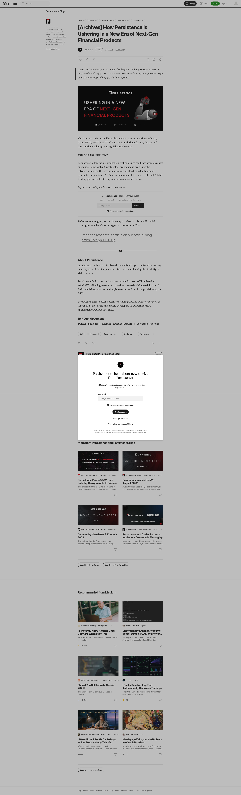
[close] (160, 358)
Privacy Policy (142, 430)
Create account (121, 412)
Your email (102, 394)
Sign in (130, 424)
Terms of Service (130, 430)
